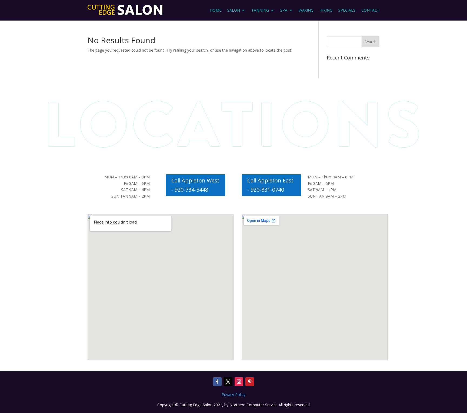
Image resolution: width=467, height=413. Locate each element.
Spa (283, 10)
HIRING (325, 10)
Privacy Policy (233, 394)
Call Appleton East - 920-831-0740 (270, 185)
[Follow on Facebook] (217, 381)
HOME (215, 10)
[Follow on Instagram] (239, 381)
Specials (346, 10)
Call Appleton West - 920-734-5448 (195, 185)
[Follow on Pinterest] (249, 381)
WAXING (306, 10)
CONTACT (370, 10)
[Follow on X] (228, 381)
